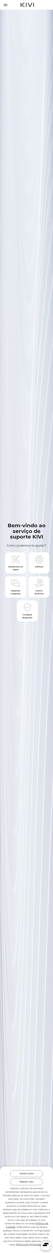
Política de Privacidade (30, 1244)
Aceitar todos (26, 1173)
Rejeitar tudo (26, 1181)
